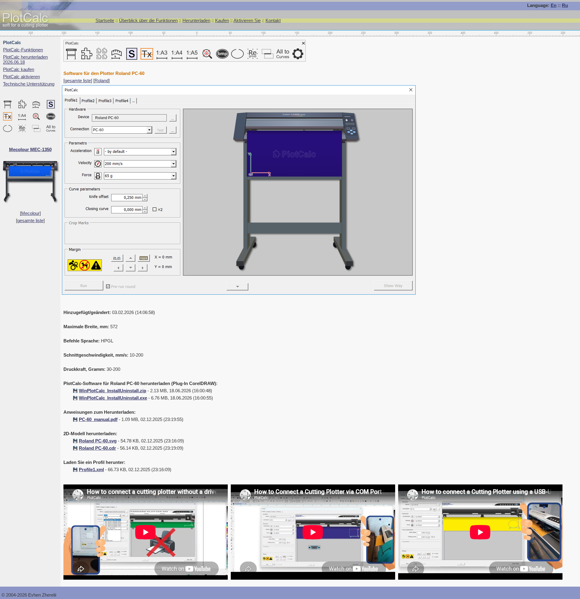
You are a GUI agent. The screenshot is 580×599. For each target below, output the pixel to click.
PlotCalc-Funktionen (23, 49)
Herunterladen (196, 20)
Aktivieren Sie (247, 20)
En (553, 5)
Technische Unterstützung (28, 83)
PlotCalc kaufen (18, 69)
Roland (101, 80)
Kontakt (273, 20)
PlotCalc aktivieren (21, 76)
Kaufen (222, 20)
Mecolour (30, 213)
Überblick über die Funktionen (148, 20)
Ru (565, 5)
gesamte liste (30, 220)
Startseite (104, 20)
